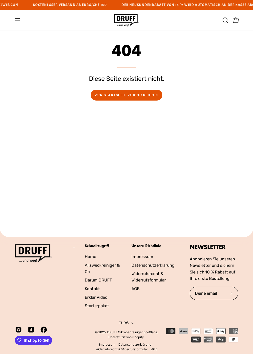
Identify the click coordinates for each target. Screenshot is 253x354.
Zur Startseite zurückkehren (126, 95)
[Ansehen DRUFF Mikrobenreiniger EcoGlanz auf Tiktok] (30, 329)
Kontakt (92, 288)
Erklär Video (96, 297)
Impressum (142, 256)
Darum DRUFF (98, 279)
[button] (224, 20)
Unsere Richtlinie (146, 246)
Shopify (138, 337)
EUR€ (124, 323)
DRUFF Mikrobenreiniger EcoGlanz (132, 332)
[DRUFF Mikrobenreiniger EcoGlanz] (126, 20)
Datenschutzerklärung (152, 265)
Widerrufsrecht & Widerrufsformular (122, 349)
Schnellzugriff (97, 246)
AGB (135, 288)
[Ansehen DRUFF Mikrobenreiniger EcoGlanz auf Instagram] (18, 329)
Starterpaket (97, 305)
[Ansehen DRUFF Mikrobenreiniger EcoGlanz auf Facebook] (43, 329)
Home (90, 256)
